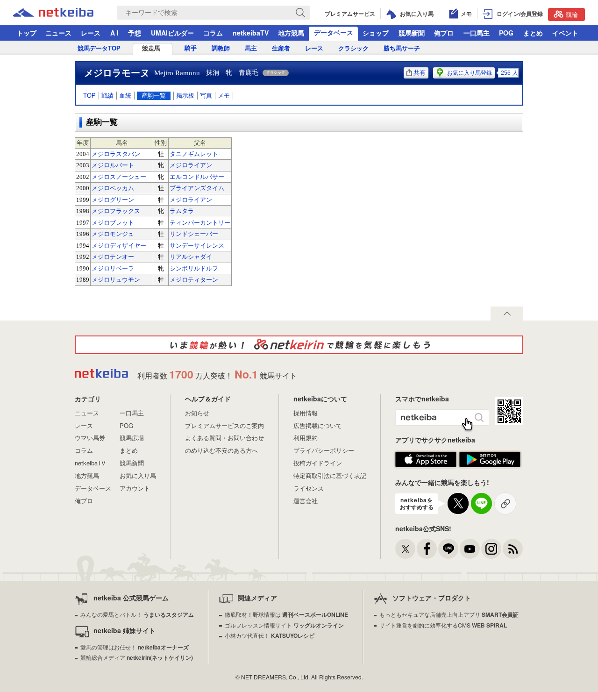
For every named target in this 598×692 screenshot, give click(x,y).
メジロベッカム (113, 188)
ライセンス (308, 488)
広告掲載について (317, 425)
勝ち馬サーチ (402, 48)
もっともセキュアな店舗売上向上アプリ (449, 614)
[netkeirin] (299, 344)
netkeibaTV (251, 32)
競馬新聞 (412, 32)
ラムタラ (182, 210)
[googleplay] (489, 460)
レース (90, 32)
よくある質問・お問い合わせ (224, 437)
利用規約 (305, 437)
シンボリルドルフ (194, 268)
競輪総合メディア (136, 657)
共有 (419, 72)
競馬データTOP (99, 48)
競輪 (572, 14)
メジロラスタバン (116, 153)
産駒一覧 (154, 95)
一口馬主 (476, 32)
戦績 (107, 95)
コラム (213, 32)
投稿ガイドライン (317, 462)
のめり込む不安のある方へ (221, 450)
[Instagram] (491, 549)
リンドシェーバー (194, 233)
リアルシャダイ (191, 256)
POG (506, 32)
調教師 (221, 48)
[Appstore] (425, 460)
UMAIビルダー (172, 32)
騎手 (191, 48)
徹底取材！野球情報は (286, 614)
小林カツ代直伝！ (269, 635)
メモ (224, 95)
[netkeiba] (65, 12)
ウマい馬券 (90, 437)
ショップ (376, 32)
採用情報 (305, 412)
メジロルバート (113, 165)
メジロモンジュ (113, 233)
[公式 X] (405, 549)
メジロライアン (191, 165)
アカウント (135, 488)
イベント (565, 32)
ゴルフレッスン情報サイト (284, 625)
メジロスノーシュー (119, 176)
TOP (89, 95)
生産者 (281, 48)
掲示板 (185, 95)
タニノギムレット (194, 153)
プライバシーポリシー (323, 450)
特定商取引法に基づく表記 (329, 475)
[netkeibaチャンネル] (470, 549)
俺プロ (444, 32)
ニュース (58, 32)
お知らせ (197, 412)
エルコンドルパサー (197, 176)
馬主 (251, 48)
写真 (206, 95)
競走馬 (151, 48)
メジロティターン (194, 279)
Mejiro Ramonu (177, 73)
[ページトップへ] (507, 314)
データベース (333, 32)
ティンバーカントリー (200, 222)
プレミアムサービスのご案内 (224, 425)
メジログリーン (113, 199)
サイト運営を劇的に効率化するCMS (443, 625)
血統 (125, 95)
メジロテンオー (113, 256)
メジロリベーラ (113, 268)
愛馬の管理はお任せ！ (134, 647)
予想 (134, 32)
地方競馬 (291, 32)
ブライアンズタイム (197, 188)
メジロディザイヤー (119, 245)
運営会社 (305, 500)
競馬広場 (132, 437)
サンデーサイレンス (197, 245)
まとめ (533, 32)
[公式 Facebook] (427, 549)
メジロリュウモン (116, 279)
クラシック (353, 48)
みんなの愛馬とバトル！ (137, 614)
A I (114, 32)
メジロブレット (113, 222)
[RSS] (513, 549)
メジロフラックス (116, 210)
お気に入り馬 (138, 475)
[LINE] (448, 549)
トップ (26, 32)
